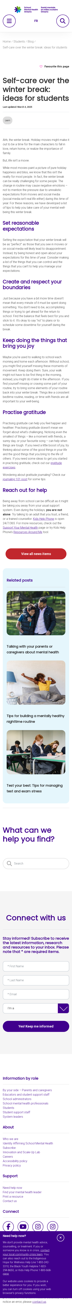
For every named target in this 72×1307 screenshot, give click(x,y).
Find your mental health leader (22, 1192)
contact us (39, 1302)
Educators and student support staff (26, 1094)
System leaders (13, 1116)
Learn (7, 120)
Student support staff (16, 1112)
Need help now (12, 1188)
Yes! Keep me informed (36, 1026)
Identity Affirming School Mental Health (28, 1143)
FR (36, 21)
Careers (8, 1156)
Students (19, 41)
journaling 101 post (15, 479)
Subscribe (9, 1148)
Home (7, 41)
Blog (31, 41)
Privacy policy (12, 1165)
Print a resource (13, 1196)
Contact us (10, 1201)
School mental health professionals (25, 1103)
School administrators (17, 1099)
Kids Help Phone (43, 519)
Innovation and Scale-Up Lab (21, 1152)
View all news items (36, 554)
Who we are (10, 1139)
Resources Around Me (27, 532)
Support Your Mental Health (20, 527)
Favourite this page (56, 66)
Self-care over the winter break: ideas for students (35, 47)
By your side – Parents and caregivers (27, 1090)
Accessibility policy (15, 1161)
